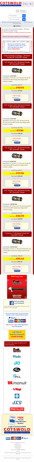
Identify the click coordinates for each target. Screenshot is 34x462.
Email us (18, 451)
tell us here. (16, 49)
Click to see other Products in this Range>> (16, 36)
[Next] (26, 280)
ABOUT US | (7, 458)
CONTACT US (13, 458)
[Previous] (8, 280)
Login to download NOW (17, 427)
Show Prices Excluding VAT (12, 22)
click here (23, 306)
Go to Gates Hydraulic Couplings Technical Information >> (16, 33)
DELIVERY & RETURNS (21, 458)
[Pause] (26, 298)
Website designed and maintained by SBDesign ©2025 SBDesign (18, 453)
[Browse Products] (17, 11)
